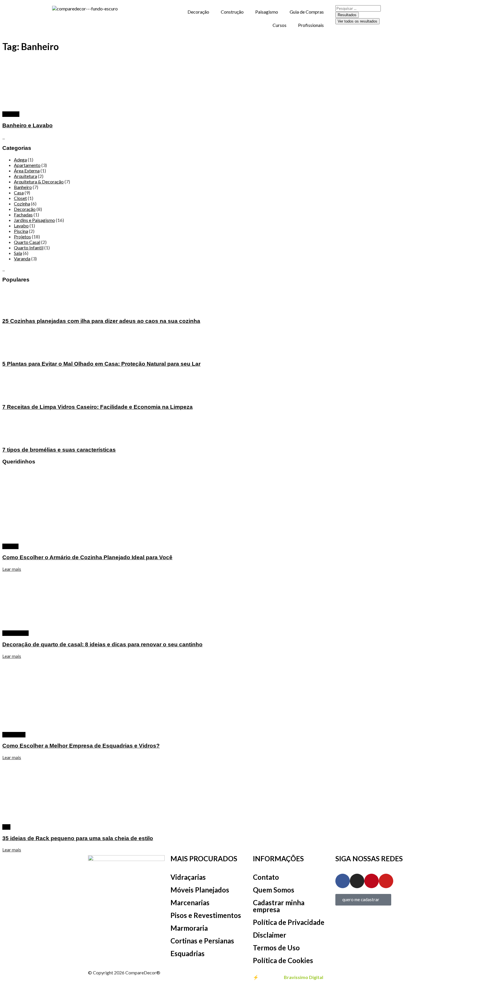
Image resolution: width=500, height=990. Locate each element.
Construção (232, 11)
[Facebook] (342, 881)
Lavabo (21, 225)
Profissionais (311, 25)
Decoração (198, 11)
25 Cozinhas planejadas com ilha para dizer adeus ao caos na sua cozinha (101, 321)
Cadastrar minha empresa (278, 906)
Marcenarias (189, 902)
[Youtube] (386, 881)
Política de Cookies (283, 960)
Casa (19, 192)
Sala (18, 253)
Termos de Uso (276, 947)
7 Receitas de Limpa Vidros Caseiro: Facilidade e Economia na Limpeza (97, 407)
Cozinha (22, 203)
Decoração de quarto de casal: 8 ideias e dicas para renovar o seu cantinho (102, 644)
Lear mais (11, 569)
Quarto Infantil (28, 247)
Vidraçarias (188, 877)
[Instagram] (357, 881)
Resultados (347, 15)
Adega (20, 159)
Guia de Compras (307, 11)
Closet (20, 198)
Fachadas (23, 214)
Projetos (10, 114)
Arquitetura (25, 176)
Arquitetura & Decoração (39, 181)
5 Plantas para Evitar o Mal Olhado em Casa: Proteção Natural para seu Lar (101, 364)
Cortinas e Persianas (202, 940)
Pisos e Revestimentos (205, 915)
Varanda (22, 258)
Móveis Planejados (199, 890)
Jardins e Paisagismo (34, 220)
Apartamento (27, 165)
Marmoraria (189, 928)
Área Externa (27, 170)
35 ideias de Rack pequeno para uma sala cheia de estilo (77, 838)
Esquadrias (187, 953)
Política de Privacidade (288, 922)
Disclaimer (269, 935)
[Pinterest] (371, 881)
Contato (266, 877)
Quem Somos (273, 890)
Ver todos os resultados (357, 21)
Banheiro (23, 187)
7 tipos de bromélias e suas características (59, 450)
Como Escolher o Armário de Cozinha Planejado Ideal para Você (87, 557)
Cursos (279, 25)
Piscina (21, 231)
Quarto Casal (27, 242)
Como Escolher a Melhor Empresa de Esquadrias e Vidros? (81, 746)
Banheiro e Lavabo (27, 125)
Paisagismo (266, 11)
